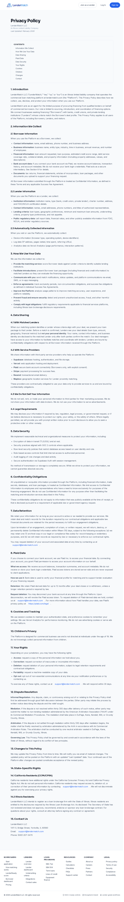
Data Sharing (21, 55)
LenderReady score (10, 874)
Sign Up (115, 5)
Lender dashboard (28, 868)
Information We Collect (25, 48)
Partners (89, 872)
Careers (89, 865)
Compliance (110, 872)
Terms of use (111, 865)
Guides (68, 862)
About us (89, 862)
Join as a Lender (87, 5)
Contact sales (31, 882)
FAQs (68, 872)
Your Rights (20, 65)
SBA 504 (49, 867)
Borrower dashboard (8, 880)
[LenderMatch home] (17, 5)
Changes (19, 75)
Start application (8, 863)
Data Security (21, 62)
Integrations (30, 879)
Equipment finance (49, 878)
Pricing (8, 885)
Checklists (70, 868)
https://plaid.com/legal (38, 603)
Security (109, 868)
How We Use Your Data (25, 52)
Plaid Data (20, 58)
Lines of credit (51, 874)
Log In (103, 5)
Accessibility (111, 875)
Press (88, 868)
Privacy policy (111, 862)
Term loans (50, 871)
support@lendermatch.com (25, 545)
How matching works (10, 868)
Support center (72, 875)
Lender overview (27, 863)
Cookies (19, 68)
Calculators (70, 865)
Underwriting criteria (30, 874)
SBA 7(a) (49, 864)
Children (19, 72)
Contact (19, 79)
